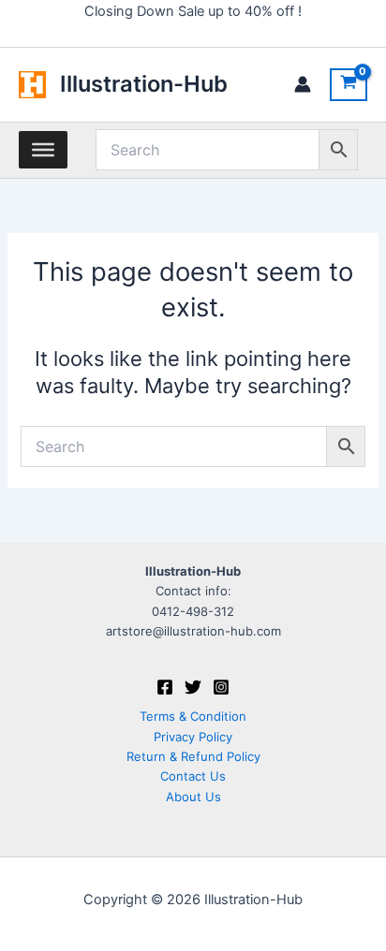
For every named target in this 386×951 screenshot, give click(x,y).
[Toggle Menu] (43, 149)
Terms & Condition (193, 716)
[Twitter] (193, 687)
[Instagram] (221, 687)
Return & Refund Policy (193, 756)
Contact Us (193, 775)
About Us (193, 796)
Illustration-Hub (144, 83)
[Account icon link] (302, 84)
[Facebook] (164, 687)
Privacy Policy (193, 736)
